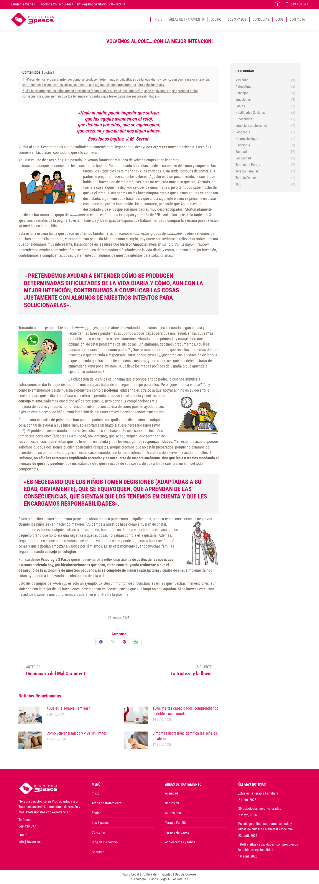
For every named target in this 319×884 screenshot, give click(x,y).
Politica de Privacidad (157, 874)
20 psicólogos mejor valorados (259, 808)
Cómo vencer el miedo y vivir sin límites (77, 733)
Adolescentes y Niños (180, 842)
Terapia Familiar (176, 823)
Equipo (96, 813)
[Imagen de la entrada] (30, 715)
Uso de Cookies (185, 874)
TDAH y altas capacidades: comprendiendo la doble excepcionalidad (185, 711)
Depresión (172, 803)
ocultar (48, 72)
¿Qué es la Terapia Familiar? (68, 708)
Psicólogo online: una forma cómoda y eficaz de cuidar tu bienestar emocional (266, 826)
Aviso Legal (131, 874)
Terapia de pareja (177, 832)
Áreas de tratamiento (107, 803)
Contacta (98, 852)
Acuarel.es (180, 879)
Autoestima (173, 813)
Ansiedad (171, 793)
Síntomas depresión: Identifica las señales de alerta (185, 736)
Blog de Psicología (105, 842)
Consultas (99, 832)
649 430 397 (299, 4)
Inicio (95, 793)
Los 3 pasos (100, 823)
